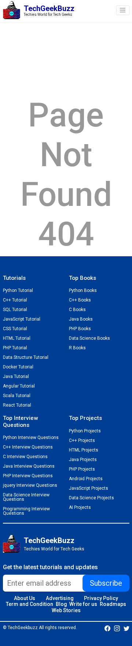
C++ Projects (82, 440)
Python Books (83, 290)
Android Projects (86, 478)
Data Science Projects (91, 497)
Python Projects (85, 430)
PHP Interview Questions (28, 475)
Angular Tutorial (19, 386)
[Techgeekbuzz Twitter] (126, 628)
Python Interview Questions (31, 437)
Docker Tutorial (18, 367)
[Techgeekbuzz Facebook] (107, 628)
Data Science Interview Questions (26, 497)
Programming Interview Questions (26, 511)
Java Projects (83, 459)
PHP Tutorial (15, 347)
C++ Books (80, 300)
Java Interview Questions (29, 466)
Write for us (83, 604)
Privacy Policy (101, 598)
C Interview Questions (25, 456)
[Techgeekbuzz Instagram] (117, 628)
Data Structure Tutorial (25, 357)
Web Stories (66, 610)
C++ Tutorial (15, 300)
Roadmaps (113, 604)
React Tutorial (17, 405)
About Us (24, 598)
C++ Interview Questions (28, 447)
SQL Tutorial (15, 309)
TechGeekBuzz (49, 540)
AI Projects (80, 507)
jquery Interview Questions (30, 485)
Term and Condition (29, 604)
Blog (61, 604)
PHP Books (80, 328)
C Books (77, 309)
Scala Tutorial (16, 395)
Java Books (81, 319)
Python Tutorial (18, 290)
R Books (77, 347)
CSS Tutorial (15, 328)
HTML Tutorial (16, 338)
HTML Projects (83, 450)
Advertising (60, 598)
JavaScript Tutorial (21, 319)
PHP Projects (82, 469)
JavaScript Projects (88, 488)
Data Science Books (89, 338)
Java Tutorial (16, 376)
